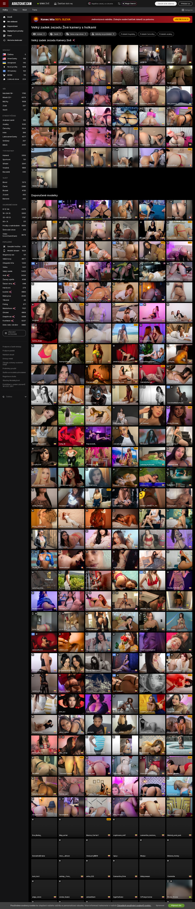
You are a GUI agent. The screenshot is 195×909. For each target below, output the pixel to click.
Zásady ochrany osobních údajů (13, 363)
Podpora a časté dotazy (12, 347)
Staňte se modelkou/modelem (14, 372)
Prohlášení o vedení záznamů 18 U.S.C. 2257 (14, 385)
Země (56, 34)
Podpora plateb (9, 351)
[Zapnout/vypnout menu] (4, 3)
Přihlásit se (185, 4)
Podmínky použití (9, 368)
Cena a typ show (77, 34)
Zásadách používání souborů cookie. (134, 905)
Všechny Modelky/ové (11, 380)
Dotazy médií (8, 359)
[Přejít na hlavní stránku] (21, 3)
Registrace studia (9, 376)
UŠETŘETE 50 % (181, 19)
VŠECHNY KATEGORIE (12, 333)
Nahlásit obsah (8, 355)
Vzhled (39, 34)
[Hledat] (119, 3)
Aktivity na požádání (103, 34)
